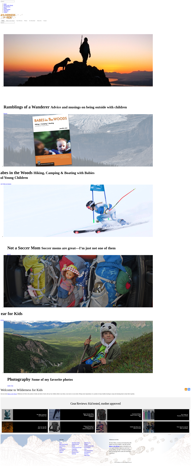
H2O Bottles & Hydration (87, 453)
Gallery (9, 385)
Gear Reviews (7, 6)
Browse (5, 113)
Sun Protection (87, 447)
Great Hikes (74, 449)
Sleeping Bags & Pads (89, 445)
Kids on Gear (74, 450)
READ (9, 254)
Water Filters (87, 455)
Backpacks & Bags (76, 442)
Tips (12, 385)
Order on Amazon (7, 184)
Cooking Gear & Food (76, 447)
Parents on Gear (75, 452)
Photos (5, 8)
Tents (85, 449)
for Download (7, 9)
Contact (5, 12)
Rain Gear (74, 453)
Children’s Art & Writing (75, 445)
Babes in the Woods (8, 5)
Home (5, 4)
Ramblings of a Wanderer (87, 443)
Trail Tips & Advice (88, 450)
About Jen (6, 10)
